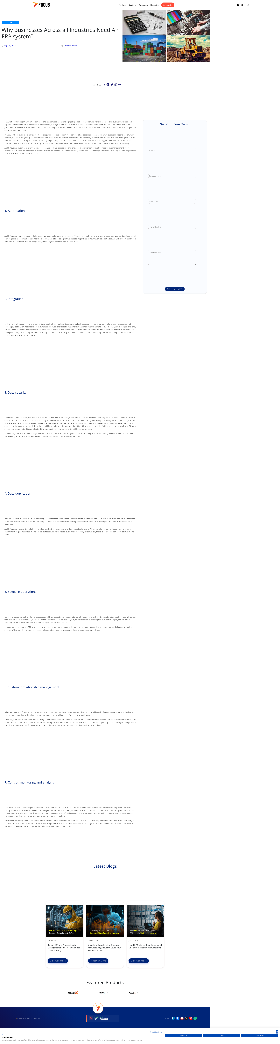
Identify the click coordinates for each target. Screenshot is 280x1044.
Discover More (58, 960)
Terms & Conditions (156, 1032)
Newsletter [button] (154, 5)
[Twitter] (186, 1018)
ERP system (33, 627)
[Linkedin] (173, 1018)
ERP (10, 22)
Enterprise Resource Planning (116, 143)
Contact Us (167, 5)
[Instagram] (190, 1018)
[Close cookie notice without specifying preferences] (277, 1031)
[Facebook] (177, 1018)
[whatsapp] (195, 1018)
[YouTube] (182, 1018)
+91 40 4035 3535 (101, 1019)
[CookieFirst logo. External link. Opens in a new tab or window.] (2, 1035)
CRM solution (50, 719)
